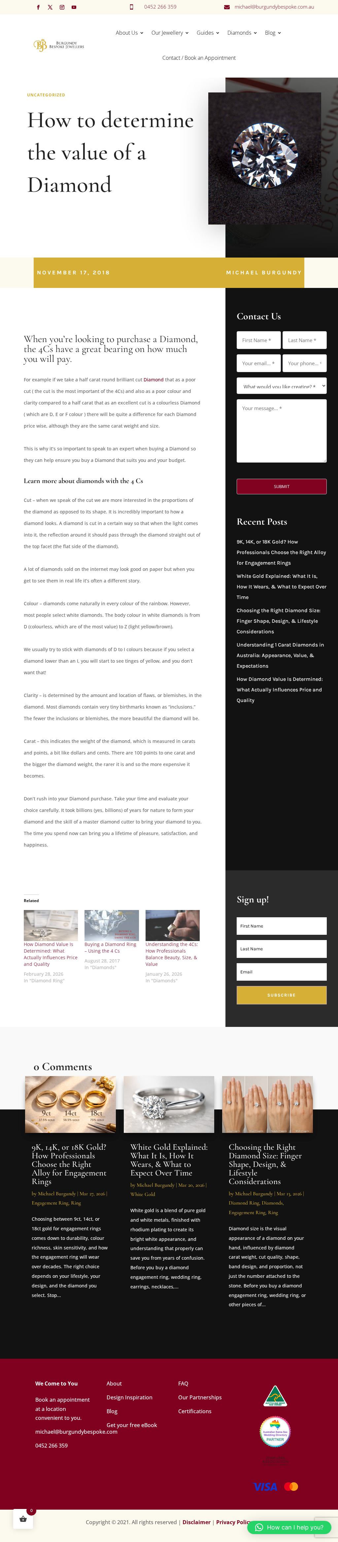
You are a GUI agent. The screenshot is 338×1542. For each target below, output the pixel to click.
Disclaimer (197, 1522)
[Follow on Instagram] (62, 7)
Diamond (154, 379)
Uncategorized (46, 95)
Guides (205, 32)
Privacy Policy (234, 1522)
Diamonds (239, 32)
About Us (127, 32)
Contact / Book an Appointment (199, 57)
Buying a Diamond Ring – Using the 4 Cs (110, 947)
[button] (289, 1527)
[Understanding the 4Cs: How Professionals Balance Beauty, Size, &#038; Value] (173, 925)
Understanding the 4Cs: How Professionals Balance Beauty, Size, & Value (172, 954)
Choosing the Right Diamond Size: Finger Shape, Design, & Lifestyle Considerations (279, 621)
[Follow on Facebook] (38, 7)
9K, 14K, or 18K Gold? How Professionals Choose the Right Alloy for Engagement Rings (281, 552)
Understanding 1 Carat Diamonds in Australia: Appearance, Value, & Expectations (280, 655)
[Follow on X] (50, 7)
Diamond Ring (244, 1203)
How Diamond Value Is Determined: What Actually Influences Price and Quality (51, 954)
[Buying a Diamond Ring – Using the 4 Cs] (111, 925)
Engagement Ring (50, 1203)
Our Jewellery (167, 32)
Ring (76, 1203)
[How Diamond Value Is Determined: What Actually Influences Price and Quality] (51, 925)
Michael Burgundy (264, 272)
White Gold (142, 1194)
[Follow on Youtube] (74, 7)
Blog (270, 32)
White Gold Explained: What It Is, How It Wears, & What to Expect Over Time (281, 586)
